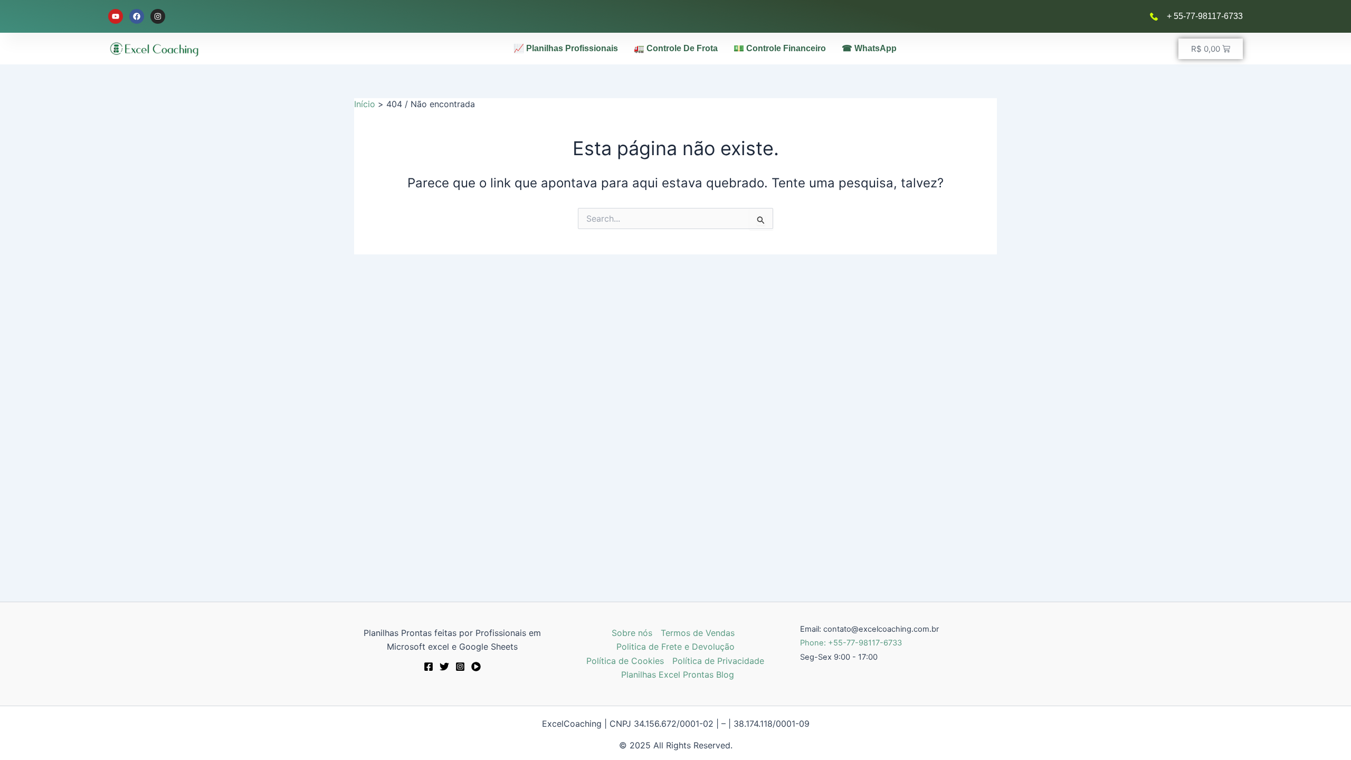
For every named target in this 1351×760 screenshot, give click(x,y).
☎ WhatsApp (869, 48)
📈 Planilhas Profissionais (565, 48)
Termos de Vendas (698, 633)
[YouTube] (476, 666)
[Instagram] (460, 666)
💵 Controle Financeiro (780, 48)
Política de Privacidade (718, 661)
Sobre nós (632, 633)
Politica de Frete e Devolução (675, 646)
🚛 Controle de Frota (676, 48)
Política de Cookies (625, 661)
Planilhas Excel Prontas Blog (677, 674)
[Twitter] (444, 666)
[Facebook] (428, 666)
